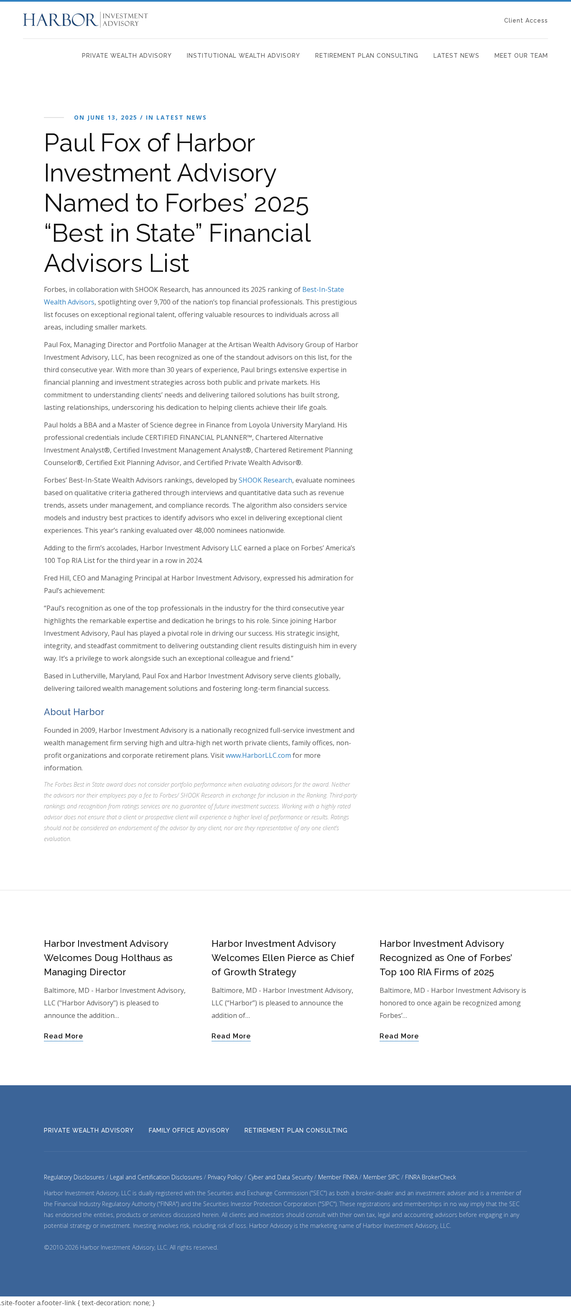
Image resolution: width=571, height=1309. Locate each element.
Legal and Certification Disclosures (156, 1177)
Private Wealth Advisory (127, 55)
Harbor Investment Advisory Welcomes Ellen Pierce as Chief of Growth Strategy (283, 957)
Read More (63, 1036)
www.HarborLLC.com (258, 755)
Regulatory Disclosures (74, 1177)
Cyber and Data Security (280, 1177)
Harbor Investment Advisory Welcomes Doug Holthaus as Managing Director (108, 957)
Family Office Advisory (189, 1130)
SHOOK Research (265, 480)
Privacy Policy (225, 1177)
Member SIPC (381, 1177)
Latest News (456, 55)
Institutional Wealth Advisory (243, 55)
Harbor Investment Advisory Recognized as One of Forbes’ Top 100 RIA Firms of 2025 (446, 957)
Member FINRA (338, 1177)
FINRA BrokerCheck (430, 1177)
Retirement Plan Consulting (366, 55)
